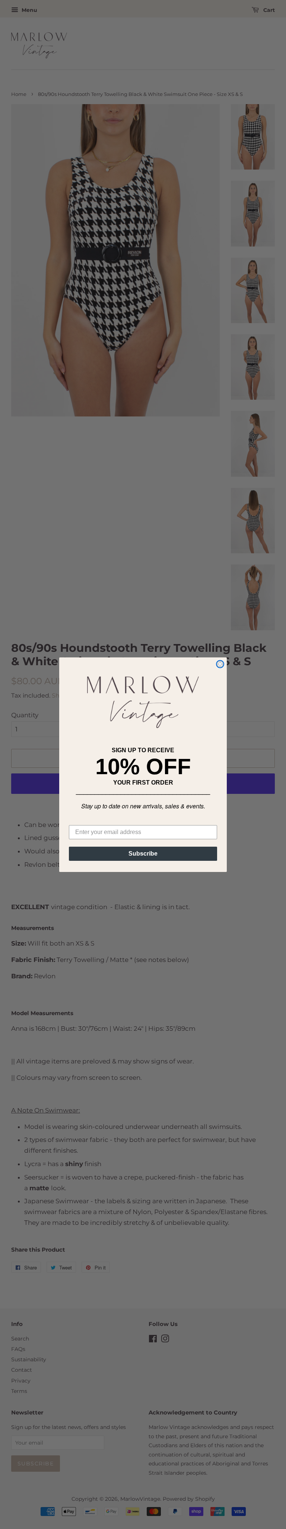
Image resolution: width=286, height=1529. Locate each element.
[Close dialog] (220, 664)
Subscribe (143, 853)
